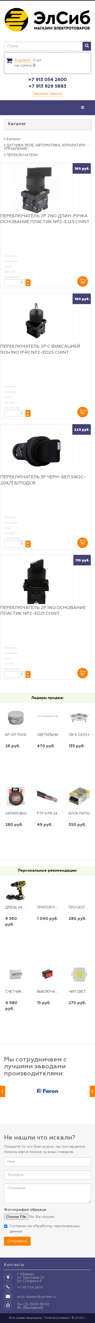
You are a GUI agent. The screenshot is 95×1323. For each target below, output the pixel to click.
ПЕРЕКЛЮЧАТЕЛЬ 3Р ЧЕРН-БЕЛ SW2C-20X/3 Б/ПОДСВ (43, 480)
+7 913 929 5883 (47, 86)
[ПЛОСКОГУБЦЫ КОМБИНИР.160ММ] (79, 890)
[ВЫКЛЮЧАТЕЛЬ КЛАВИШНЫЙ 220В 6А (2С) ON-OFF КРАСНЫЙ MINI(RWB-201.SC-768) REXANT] (47, 974)
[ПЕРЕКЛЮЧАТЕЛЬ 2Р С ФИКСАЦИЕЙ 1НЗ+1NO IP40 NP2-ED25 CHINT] (36, 320)
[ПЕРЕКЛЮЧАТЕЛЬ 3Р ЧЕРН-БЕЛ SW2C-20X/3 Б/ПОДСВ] (36, 451)
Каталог (17, 124)
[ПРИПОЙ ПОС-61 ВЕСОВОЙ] (47, 890)
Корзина (22, 60)
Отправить (17, 1241)
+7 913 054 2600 (47, 79)
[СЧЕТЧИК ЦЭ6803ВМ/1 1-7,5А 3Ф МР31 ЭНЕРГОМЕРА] (16, 974)
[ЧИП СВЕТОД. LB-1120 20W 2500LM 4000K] (79, 974)
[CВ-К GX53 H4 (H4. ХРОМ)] (79, 717)
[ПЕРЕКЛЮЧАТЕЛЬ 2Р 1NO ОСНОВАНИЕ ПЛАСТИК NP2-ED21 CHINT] (36, 581)
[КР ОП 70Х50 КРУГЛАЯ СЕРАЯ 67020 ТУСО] (16, 717)
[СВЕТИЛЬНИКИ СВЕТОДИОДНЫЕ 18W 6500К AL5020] (47, 717)
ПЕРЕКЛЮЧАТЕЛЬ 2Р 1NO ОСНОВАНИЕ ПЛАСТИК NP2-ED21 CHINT (43, 611)
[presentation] (2, 1091)
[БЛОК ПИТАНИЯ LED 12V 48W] (79, 796)
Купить (16, 763)
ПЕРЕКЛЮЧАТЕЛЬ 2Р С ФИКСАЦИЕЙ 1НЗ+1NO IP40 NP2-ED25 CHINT (40, 349)
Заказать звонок (47, 94)
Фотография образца (25, 1210)
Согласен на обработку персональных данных (44, 1228)
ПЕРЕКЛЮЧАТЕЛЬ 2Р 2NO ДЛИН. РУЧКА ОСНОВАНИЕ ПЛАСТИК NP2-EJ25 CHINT (44, 219)
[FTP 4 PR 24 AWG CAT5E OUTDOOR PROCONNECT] (47, 796)
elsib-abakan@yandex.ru (36, 1296)
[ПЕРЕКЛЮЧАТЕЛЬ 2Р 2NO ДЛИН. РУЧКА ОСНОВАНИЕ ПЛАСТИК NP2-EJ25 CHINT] (36, 190)
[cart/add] (82, 281)
